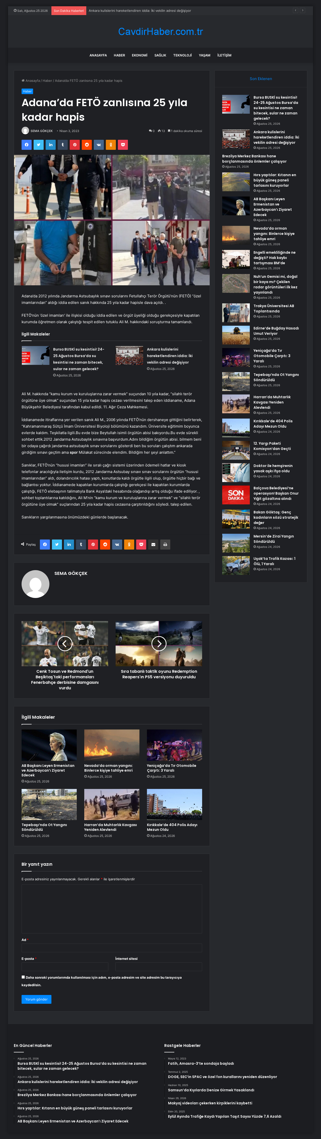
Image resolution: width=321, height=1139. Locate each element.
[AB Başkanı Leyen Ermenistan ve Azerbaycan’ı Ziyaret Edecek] (49, 745)
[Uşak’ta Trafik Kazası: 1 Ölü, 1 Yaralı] (236, 565)
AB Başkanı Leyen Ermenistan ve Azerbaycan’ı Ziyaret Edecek (48, 770)
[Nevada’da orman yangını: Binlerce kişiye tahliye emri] (111, 745)
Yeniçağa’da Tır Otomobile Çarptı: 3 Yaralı (171, 768)
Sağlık (160, 55)
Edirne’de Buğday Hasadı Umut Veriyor (276, 331)
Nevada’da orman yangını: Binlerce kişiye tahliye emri (108, 768)
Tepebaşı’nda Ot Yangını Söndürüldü (44, 827)
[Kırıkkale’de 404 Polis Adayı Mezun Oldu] (174, 804)
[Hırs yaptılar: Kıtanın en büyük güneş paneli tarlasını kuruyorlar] (236, 181)
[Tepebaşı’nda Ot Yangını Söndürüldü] (49, 804)
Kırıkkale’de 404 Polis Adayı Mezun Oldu (172, 827)
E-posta (29, 959)
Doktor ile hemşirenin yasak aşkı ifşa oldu (273, 468)
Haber (119, 55)
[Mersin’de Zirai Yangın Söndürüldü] (236, 543)
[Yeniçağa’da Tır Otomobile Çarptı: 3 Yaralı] (174, 745)
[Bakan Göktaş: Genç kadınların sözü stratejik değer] (236, 519)
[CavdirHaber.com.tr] (160, 31)
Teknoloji (182, 55)
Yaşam (204, 55)
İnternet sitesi (126, 959)
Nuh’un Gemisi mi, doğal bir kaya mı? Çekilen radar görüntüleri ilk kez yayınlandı (275, 284)
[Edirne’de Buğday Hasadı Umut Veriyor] (236, 335)
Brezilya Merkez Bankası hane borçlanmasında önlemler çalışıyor (254, 159)
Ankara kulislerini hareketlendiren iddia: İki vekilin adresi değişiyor (140, 11)
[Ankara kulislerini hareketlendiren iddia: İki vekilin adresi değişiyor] (129, 355)
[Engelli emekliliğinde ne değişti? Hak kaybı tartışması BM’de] (236, 259)
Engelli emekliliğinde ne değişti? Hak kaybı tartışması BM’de (275, 257)
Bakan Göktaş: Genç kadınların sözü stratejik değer (276, 517)
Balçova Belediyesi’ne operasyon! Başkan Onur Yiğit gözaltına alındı (276, 493)
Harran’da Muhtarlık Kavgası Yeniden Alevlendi (110, 827)
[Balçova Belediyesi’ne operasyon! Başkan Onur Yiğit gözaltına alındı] (236, 495)
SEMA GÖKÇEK (42, 131)
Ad (25, 940)
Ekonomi (139, 55)
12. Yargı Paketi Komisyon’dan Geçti (272, 446)
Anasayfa (98, 55)
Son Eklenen (261, 78)
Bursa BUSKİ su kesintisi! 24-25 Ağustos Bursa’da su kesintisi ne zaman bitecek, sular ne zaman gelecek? (276, 108)
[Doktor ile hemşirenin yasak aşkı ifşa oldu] (236, 472)
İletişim (224, 55)
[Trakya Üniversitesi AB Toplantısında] (236, 312)
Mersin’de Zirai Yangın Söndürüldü (274, 539)
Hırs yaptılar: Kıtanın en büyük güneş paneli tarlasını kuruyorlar (275, 180)
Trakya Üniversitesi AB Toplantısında (274, 308)
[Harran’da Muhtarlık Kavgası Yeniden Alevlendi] (111, 804)
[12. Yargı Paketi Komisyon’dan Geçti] (236, 450)
